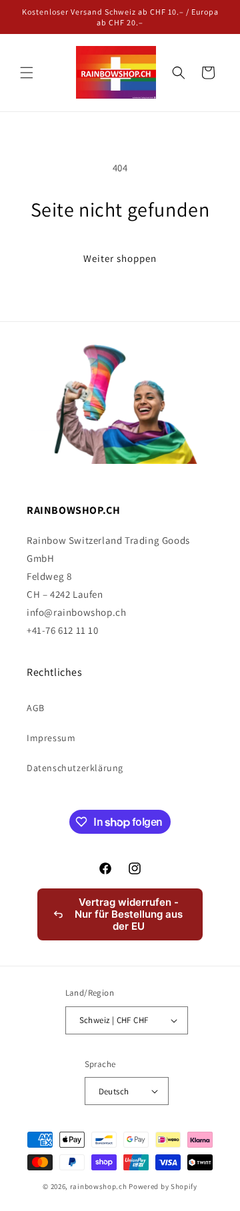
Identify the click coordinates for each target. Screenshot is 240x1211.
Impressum (51, 738)
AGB (36, 708)
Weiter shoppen (120, 258)
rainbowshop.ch (98, 1186)
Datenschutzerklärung (75, 768)
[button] (26, 72)
